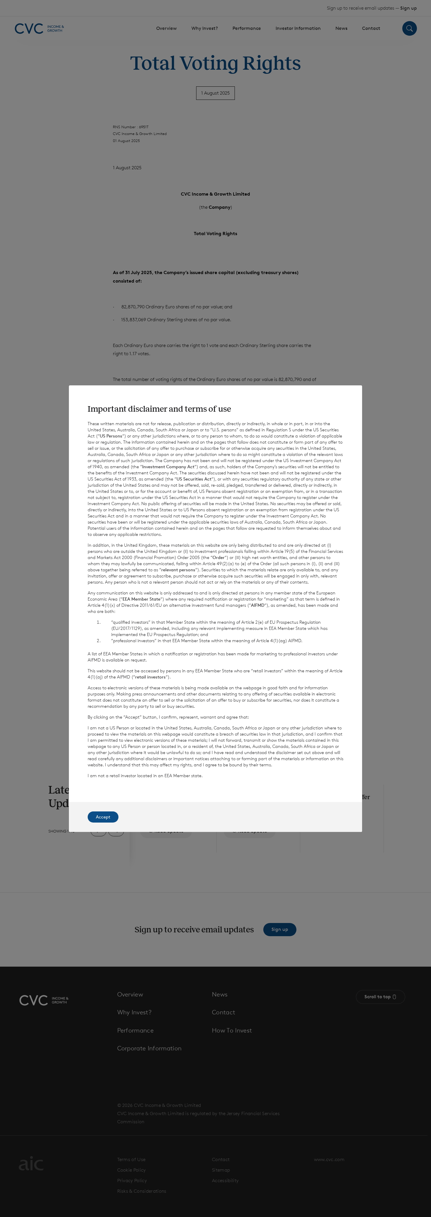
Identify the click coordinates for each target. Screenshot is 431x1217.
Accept (103, 817)
